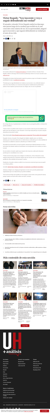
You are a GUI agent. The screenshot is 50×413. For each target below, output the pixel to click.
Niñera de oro (16, 184)
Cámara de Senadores (21, 71)
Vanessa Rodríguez (13, 318)
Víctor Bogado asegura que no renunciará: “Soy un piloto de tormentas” (29, 135)
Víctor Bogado (7, 184)
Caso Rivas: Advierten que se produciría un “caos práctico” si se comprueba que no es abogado (26, 252)
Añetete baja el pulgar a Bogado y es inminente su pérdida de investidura (25, 166)
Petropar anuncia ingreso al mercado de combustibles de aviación (24, 274)
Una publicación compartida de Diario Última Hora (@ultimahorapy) (17, 111)
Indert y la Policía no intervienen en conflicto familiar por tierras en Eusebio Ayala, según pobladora (21, 194)
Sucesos (5, 191)
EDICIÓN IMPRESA (42, 9)
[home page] (25, 9)
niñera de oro (6, 75)
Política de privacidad (28, 411)
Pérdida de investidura (39, 184)
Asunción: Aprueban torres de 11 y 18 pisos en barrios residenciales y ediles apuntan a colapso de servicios (25, 248)
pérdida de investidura (19, 80)
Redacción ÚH (15, 195)
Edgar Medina (13, 287)
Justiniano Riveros (28, 321)
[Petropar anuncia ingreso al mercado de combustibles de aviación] (25, 265)
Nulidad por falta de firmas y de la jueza (13, 235)
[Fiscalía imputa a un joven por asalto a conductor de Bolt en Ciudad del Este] (10, 265)
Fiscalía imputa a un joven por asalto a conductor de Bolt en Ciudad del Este (9, 274)
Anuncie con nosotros (23, 359)
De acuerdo (44, 410)
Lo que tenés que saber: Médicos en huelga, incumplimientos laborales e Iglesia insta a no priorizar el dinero (25, 240)
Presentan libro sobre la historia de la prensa (15, 243)
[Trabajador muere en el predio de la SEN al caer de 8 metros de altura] (40, 296)
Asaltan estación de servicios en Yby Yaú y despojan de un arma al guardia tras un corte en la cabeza (24, 306)
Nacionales (5, 15)
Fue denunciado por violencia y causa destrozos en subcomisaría (8, 305)
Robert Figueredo (17, 201)
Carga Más (25, 325)
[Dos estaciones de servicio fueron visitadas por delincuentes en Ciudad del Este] (40, 265)
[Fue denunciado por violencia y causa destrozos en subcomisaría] (10, 296)
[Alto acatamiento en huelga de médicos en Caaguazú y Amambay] (44, 200)
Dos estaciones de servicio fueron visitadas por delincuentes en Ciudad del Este (39, 274)
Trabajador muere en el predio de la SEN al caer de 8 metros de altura (39, 305)
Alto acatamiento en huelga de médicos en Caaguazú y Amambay (17, 200)
